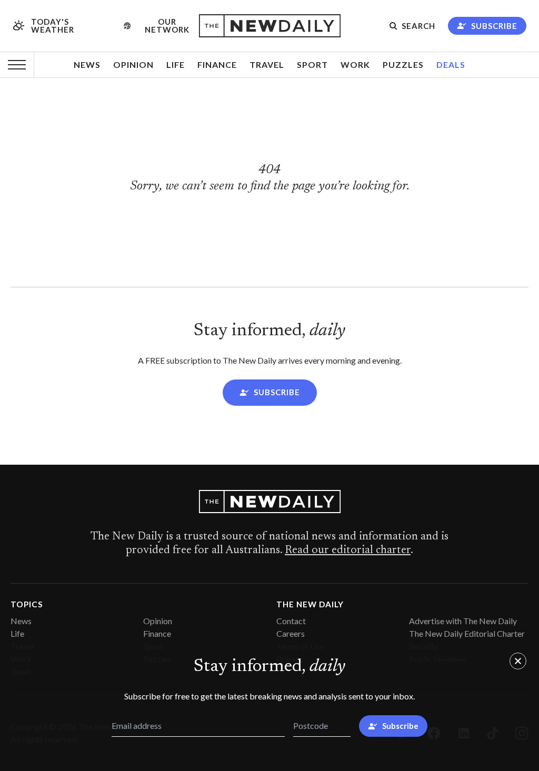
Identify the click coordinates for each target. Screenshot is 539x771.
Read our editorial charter (348, 550)
